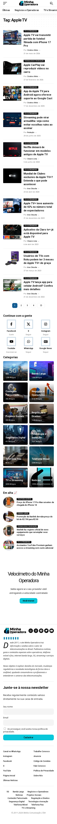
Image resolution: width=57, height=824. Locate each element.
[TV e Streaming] (15, 477)
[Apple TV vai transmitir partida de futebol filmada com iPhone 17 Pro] (12, 37)
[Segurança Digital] (15, 435)
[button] (6, 3)
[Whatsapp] (30, 630)
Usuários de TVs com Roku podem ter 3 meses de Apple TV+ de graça (39, 259)
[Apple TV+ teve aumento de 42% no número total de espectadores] (12, 205)
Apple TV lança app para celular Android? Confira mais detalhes (38, 286)
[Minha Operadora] (28, 3)
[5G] (15, 371)
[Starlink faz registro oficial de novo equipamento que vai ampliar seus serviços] (8, 530)
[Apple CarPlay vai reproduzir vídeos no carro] (12, 67)
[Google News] (46, 345)
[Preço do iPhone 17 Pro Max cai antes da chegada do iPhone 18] (8, 502)
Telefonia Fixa (13, 458)
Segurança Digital (15, 437)
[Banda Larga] (41, 371)
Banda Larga (39, 373)
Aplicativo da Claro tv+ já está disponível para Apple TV (38, 233)
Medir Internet (28, 601)
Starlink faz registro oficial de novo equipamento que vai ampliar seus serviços (32, 532)
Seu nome (8, 706)
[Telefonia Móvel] (41, 456)
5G (7, 373)
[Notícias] (41, 477)
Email (5, 717)
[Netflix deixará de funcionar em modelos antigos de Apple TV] (12, 149)
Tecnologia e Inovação (34, 61)
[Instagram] (46, 328)
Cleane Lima (32, 159)
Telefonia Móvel (41, 458)
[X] (28, 328)
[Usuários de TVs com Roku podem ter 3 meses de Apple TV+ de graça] (12, 258)
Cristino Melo (32, 50)
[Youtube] (11, 345)
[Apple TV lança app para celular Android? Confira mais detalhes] (12, 284)
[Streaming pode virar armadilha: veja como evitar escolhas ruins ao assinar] (12, 119)
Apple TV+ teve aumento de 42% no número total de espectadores (38, 207)
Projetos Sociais (15, 416)
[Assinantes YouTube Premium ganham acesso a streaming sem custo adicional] (8, 545)
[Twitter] (46, 630)
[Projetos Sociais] (15, 413)
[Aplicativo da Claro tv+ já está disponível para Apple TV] (12, 232)
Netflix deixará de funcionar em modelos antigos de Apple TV (37, 151)
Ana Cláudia (32, 189)
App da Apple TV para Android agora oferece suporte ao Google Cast (38, 95)
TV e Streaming (31, 31)
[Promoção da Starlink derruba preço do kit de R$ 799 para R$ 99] (8, 516)
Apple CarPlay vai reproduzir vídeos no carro (36, 68)
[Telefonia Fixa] (15, 456)
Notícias (36, 480)
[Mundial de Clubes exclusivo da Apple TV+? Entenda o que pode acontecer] (12, 175)
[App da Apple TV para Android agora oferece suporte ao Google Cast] (12, 93)
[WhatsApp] (28, 345)
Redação (30, 132)
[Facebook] (11, 328)
